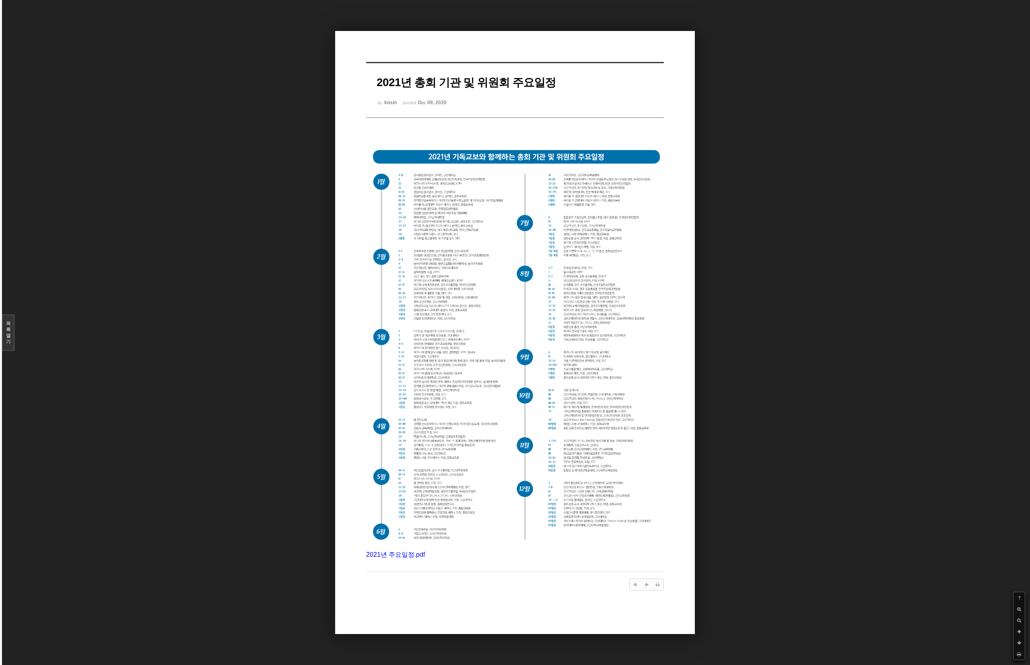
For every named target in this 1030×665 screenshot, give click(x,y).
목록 (8, 332)
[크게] (1019, 609)
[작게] (1019, 620)
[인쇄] (1019, 654)
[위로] (1019, 631)
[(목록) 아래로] (1019, 643)
